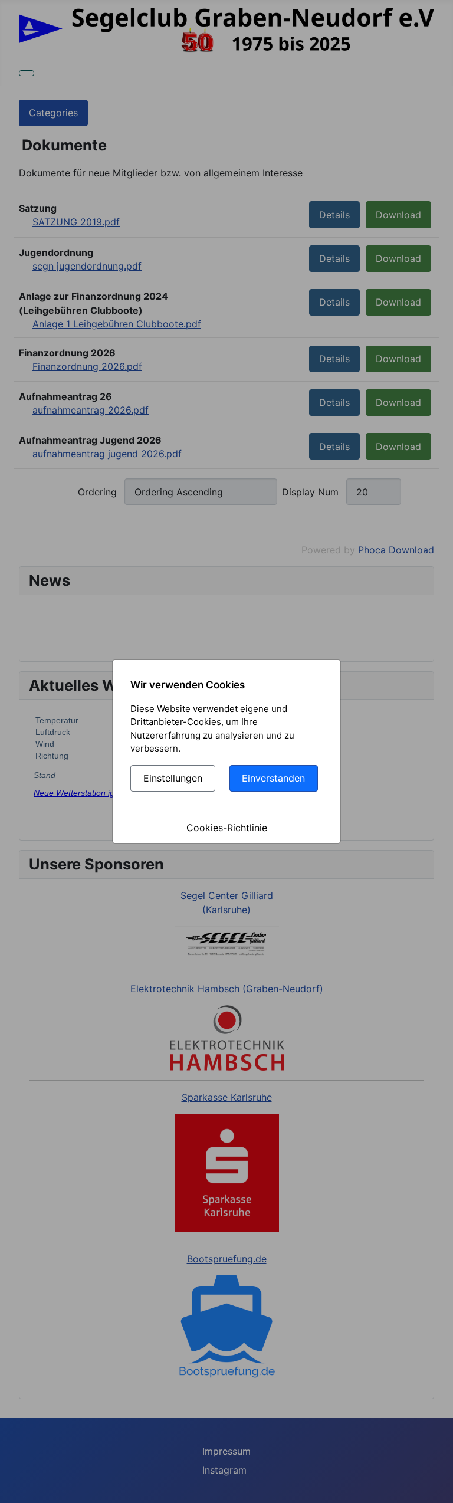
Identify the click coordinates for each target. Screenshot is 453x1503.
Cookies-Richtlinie (226, 827)
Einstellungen (172, 778)
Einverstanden (273, 778)
